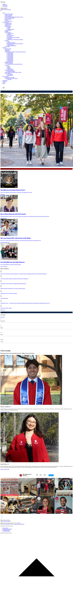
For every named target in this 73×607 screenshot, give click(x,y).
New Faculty (9, 36)
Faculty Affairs (7, 32)
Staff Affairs (7, 46)
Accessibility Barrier (6, 531)
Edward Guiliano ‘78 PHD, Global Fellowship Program (15, 51)
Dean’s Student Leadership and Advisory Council (14, 16)
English (8, 66)
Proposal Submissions (11, 42)
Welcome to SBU (8, 48)
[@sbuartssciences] (21, 475)
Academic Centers (8, 24)
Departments (5, 6)
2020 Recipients (10, 54)
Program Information (9, 62)
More (4, 83)
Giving (4, 82)
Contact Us (5, 81)
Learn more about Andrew (5, 411)
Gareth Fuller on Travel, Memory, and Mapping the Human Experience (13, 283)
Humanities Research (11, 71)
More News (2, 317)
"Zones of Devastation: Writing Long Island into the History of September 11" (14, 278)
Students (4, 4)
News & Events (5, 76)
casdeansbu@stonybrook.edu (19, 524)
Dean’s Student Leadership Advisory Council (13, 72)
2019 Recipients (10, 53)
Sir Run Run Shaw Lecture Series (11, 78)
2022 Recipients (10, 56)
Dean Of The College (9, 13)
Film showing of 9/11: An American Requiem (8, 293)
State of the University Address (6, 308)
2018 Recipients (10, 52)
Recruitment (9, 38)
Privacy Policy (5, 527)
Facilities (6, 31)
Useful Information (10, 29)
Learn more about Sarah (4, 469)
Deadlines (9, 34)
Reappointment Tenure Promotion (13, 37)
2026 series (9, 79)
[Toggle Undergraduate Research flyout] (14, 70)
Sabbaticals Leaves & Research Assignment (15, 39)
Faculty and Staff (6, 22)
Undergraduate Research (11, 45)
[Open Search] (4, 87)
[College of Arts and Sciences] (1, 10)
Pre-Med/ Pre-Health (8, 63)
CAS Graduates (8, 73)
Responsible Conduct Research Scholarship (15, 43)
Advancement (7, 25)
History (8, 67)
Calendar (9, 27)
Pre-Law (6, 65)
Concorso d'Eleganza (4, 298)
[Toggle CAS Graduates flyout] (11, 73)
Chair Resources (10, 33)
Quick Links (3, 2)
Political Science (10, 69)
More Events (2, 309)
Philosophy (9, 68)
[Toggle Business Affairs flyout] (11, 26)
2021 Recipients (10, 55)
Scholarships (7, 50)
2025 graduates (10, 74)
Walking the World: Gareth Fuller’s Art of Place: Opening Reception (12, 288)
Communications (8, 30)
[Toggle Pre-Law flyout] (8, 65)
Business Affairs (8, 26)
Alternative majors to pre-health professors (15, 64)
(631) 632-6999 (7, 524)
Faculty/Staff (5, 5)
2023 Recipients (10, 57)
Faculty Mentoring (10, 35)
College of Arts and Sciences (5, 9)
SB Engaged (7, 49)
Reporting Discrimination (7, 528)
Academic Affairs (8, 23)
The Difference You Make (9, 77)
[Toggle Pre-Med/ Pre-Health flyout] (12, 63)
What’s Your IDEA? (8, 21)
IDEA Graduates (8, 19)
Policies (8, 28)
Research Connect (10, 44)
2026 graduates (10, 75)
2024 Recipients (10, 58)
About (4, 12)
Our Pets (6, 20)
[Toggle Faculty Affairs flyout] (10, 32)
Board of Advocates (8, 14)
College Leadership (8, 15)
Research (6, 40)
